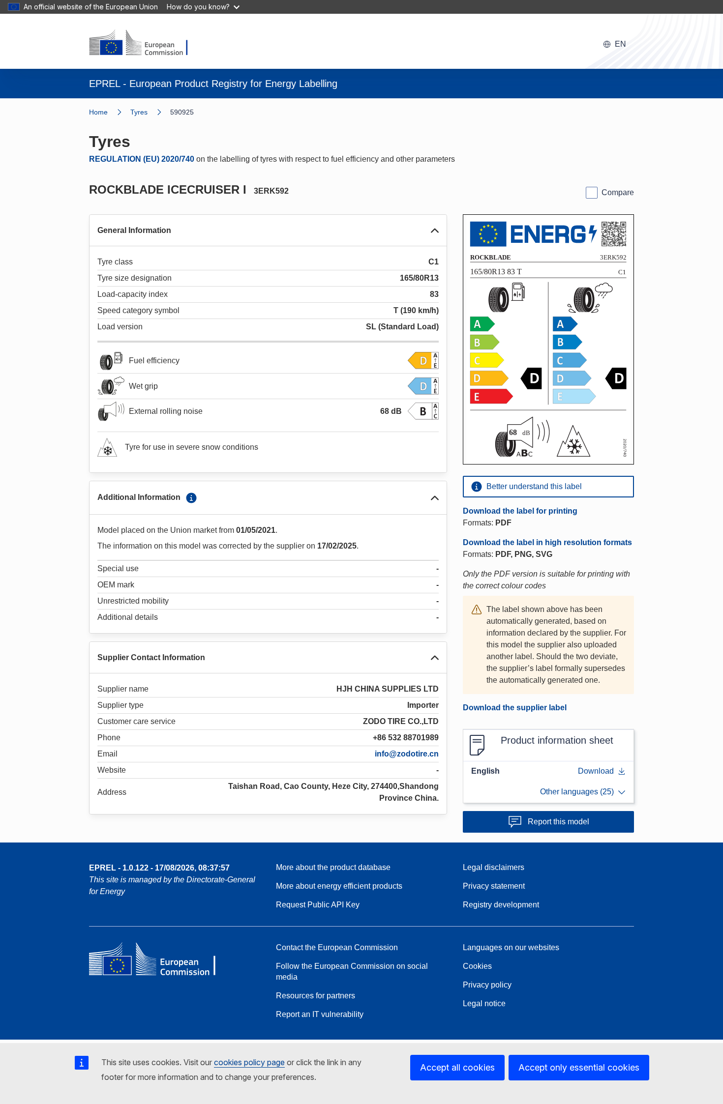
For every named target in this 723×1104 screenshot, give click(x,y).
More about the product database (333, 867)
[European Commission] (144, 43)
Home (98, 112)
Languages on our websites (511, 947)
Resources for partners (315, 995)
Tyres (139, 112)
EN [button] (620, 44)
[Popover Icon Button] (191, 498)
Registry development (501, 905)
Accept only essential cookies (578, 1067)
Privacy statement (494, 886)
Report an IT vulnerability (319, 1014)
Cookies (477, 966)
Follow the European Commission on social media (352, 971)
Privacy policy (487, 985)
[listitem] (150, 112)
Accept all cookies (457, 1067)
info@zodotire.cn (407, 754)
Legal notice (484, 1003)
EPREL (159, 868)
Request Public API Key (318, 905)
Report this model (558, 821)
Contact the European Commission (337, 947)
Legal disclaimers (493, 867)
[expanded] (435, 230)
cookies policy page (249, 1062)
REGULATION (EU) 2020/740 (141, 159)
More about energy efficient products (339, 886)
